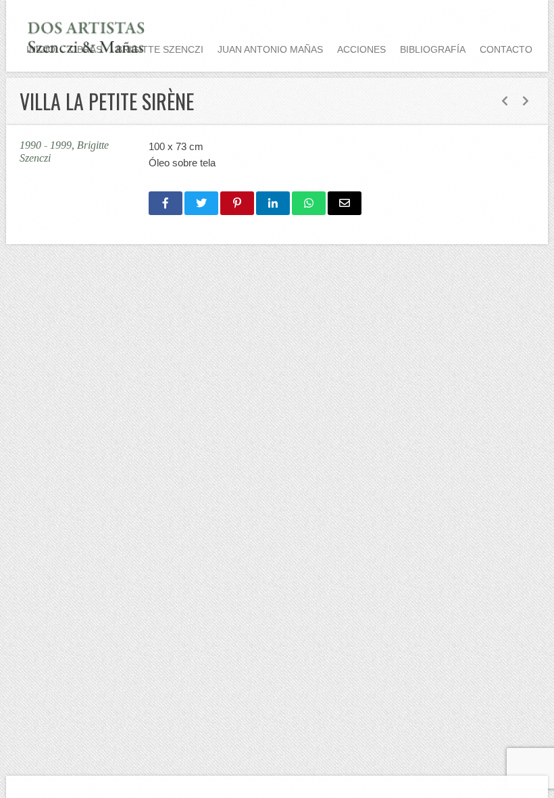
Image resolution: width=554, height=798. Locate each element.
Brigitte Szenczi (159, 49)
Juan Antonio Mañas (270, 49)
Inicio (40, 49)
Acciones (361, 49)
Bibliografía (432, 49)
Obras (86, 49)
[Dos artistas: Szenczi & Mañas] (87, 36)
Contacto (506, 49)
